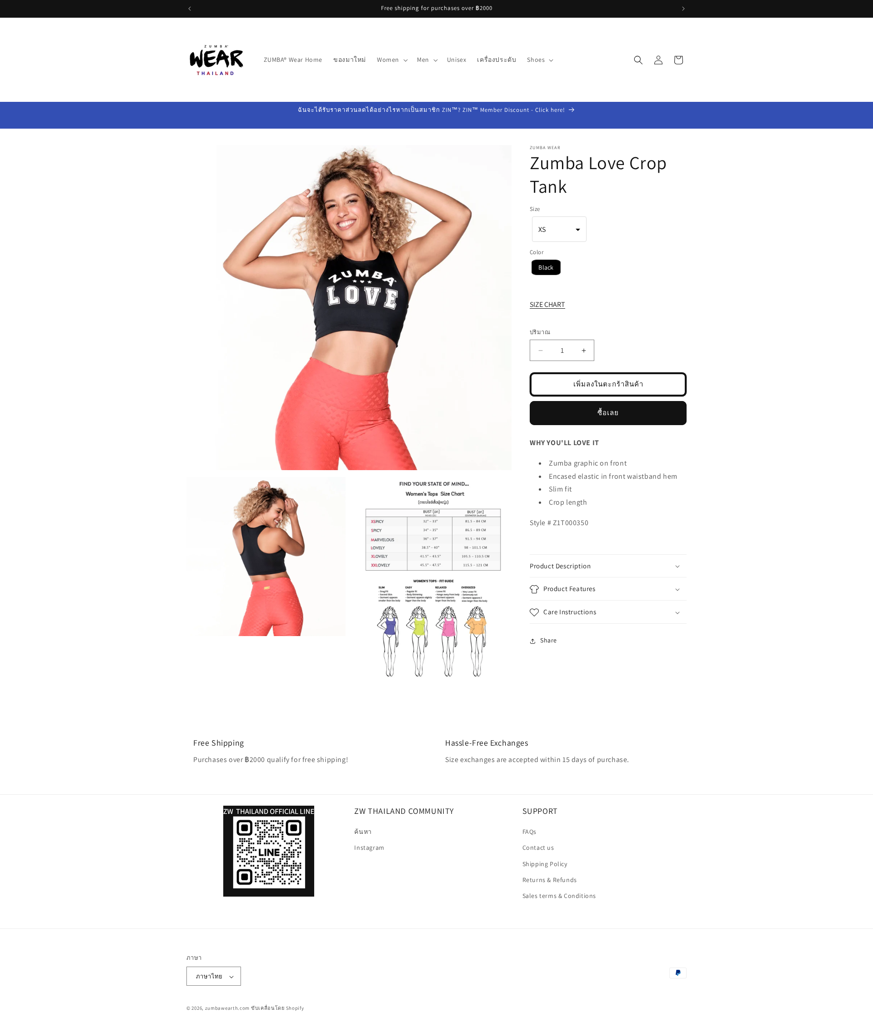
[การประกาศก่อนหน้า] (190, 8)
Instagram (369, 848)
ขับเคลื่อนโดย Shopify (277, 1008)
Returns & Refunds (549, 880)
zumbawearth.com (227, 1008)
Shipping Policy (544, 864)
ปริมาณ (540, 332)
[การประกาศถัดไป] (683, 8)
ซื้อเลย (608, 413)
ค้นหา (362, 832)
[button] (391, 59)
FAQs (529, 832)
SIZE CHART (547, 304)
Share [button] (548, 641)
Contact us (538, 848)
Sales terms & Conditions (559, 896)
